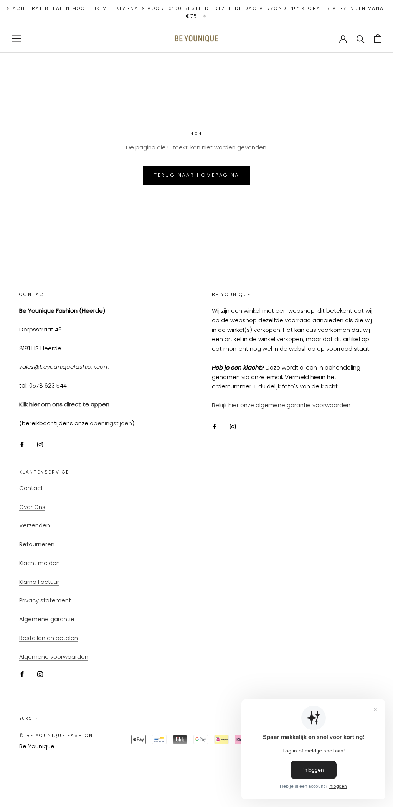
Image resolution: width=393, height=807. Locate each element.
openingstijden (111, 423)
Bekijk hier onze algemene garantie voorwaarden (281, 405)
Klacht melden (39, 563)
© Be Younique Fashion (56, 735)
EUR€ (25, 718)
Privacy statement (45, 600)
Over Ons (32, 507)
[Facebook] (22, 444)
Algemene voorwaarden (53, 657)
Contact (31, 488)
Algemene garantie (46, 619)
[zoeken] (361, 39)
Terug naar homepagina (196, 175)
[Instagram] (40, 444)
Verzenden (34, 525)
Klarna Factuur (39, 582)
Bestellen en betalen (48, 638)
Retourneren (36, 544)
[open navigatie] (16, 38)
